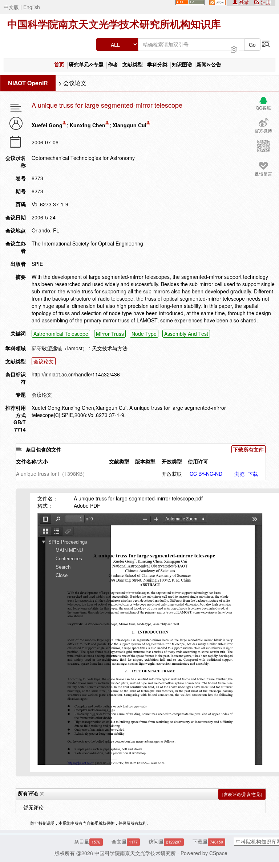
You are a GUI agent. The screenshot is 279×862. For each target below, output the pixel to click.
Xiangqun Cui (129, 125)
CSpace (218, 853)
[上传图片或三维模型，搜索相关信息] (234, 48)
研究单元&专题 (86, 64)
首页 (59, 64)
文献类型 (132, 64)
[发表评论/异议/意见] (242, 794)
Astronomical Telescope (60, 333)
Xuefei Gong (47, 125)
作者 (113, 64)
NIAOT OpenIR (28, 83)
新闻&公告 (209, 64)
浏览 (239, 473)
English (31, 7)
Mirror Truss (110, 333)
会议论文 (74, 83)
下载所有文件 (248, 449)
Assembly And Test (186, 333)
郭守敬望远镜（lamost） (60, 348)
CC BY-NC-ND (206, 473)
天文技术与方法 (110, 348)
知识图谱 (182, 64)
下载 (253, 473)
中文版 (11, 7)
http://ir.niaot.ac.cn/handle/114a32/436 (76, 374)
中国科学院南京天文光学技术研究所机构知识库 (114, 24)
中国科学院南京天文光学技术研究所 (135, 853)
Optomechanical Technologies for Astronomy (83, 157)
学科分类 (157, 64)
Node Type (144, 333)
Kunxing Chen (87, 125)
